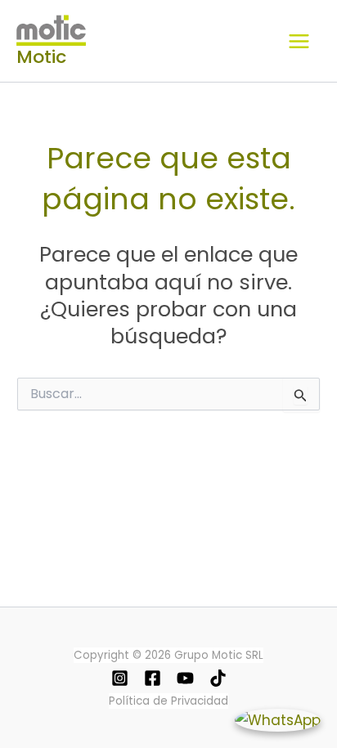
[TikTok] (218, 678)
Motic (41, 56)
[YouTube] (185, 678)
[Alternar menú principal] (299, 41)
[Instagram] (119, 678)
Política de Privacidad (168, 701)
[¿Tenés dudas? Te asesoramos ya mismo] (278, 720)
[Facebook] (152, 678)
